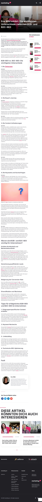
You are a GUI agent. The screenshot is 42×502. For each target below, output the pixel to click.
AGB (22, 478)
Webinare (3, 474)
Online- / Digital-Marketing (14, 477)
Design (20, 140)
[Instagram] (37, 498)
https (6, 202)
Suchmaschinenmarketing (7, 16)
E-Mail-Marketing (14, 486)
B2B (3, 176)
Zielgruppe (9, 66)
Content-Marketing (15, 484)
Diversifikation (4, 297)
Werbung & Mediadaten (34, 475)
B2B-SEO (25, 315)
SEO (19, 40)
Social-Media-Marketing (14, 482)
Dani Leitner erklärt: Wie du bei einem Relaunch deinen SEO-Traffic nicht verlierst (9, 442)
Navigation (9, 355)
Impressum (24, 476)
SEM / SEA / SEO (14, 479)
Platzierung (5, 258)
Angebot (18, 106)
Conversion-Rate (13, 283)
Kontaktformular (25, 474)
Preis (25, 118)
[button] (36, 3)
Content (4, 134)
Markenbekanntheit (14, 252)
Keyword (9, 327)
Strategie (3, 270)
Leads (13, 267)
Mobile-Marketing (14, 488)
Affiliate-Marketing (15, 490)
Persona (12, 211)
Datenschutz (24, 480)
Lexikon (12, 474)
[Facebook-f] (35, 498)
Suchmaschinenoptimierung (12, 40)
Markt (17, 370)
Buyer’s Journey (6, 101)
